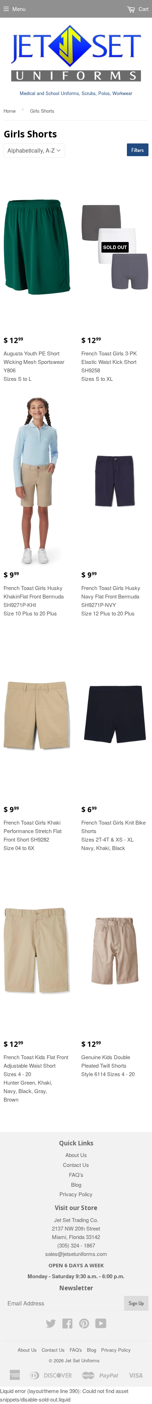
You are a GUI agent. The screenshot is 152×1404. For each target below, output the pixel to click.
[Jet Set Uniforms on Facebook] (67, 1325)
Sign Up (136, 1303)
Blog (76, 1184)
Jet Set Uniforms (82, 1360)
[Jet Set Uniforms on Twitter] (51, 1325)
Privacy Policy (76, 1194)
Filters (137, 150)
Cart (142, 8)
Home (10, 110)
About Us (76, 1154)
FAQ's (76, 1174)
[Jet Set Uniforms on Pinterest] (84, 1325)
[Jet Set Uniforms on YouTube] (100, 1325)
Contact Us (76, 1164)
